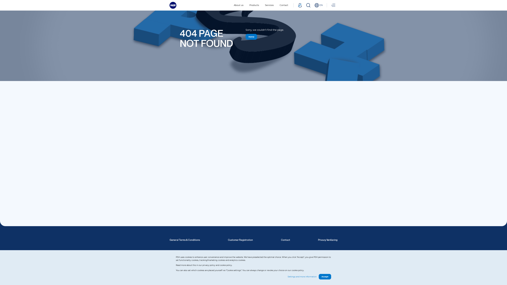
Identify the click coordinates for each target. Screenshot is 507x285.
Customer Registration (240, 239)
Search (308, 5)
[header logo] (173, 5)
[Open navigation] (333, 5)
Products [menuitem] (254, 5)
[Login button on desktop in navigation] (300, 5)
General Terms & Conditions (185, 239)
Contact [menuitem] (284, 5)
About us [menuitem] (238, 5)
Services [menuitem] (269, 5)
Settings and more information (302, 277)
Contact (285, 239)
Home (251, 37)
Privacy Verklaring (327, 239)
